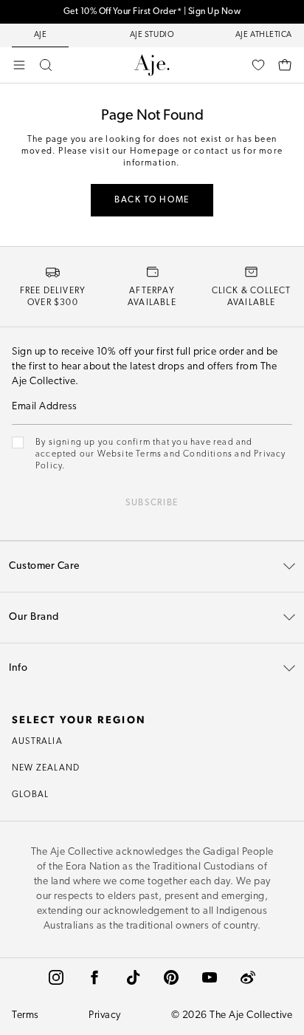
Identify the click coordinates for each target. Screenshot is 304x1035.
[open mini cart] (284, 65)
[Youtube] (209, 977)
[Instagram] (56, 977)
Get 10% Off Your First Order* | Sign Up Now (152, 11)
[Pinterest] (171, 977)
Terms (25, 1015)
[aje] (152, 65)
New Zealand (46, 768)
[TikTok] (132, 977)
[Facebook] (94, 977)
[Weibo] (248, 977)
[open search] (45, 65)
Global (30, 794)
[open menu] (19, 65)
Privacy (105, 1015)
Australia (37, 741)
